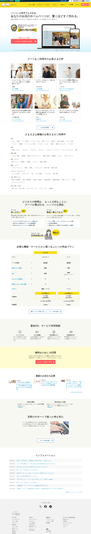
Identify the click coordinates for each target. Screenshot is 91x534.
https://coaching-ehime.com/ (65, 90)
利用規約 (65, 521)
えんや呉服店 (15, 89)
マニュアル (31, 521)
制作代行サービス (33, 526)
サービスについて (16, 519)
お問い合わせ (32, 524)
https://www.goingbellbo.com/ (18, 120)
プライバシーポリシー (67, 523)
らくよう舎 (62, 119)
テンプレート (40, 4)
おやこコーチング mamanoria (66, 89)
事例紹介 (14, 531)
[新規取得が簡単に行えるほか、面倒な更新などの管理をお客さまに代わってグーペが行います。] (31, 267)
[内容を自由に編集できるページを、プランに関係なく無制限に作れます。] (31, 262)
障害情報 (48, 523)
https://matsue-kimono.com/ (18, 90)
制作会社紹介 (32, 530)
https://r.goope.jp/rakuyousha (65, 120)
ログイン (77, 4)
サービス (47, 4)
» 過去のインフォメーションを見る (73, 492)
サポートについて (33, 519)
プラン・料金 (32, 4)
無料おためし (85, 4)
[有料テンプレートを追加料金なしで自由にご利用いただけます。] (31, 284)
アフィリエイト (49, 532)
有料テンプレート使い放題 (19, 284)
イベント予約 (15, 526)
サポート (55, 4)
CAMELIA (38, 119)
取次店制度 (48, 531)
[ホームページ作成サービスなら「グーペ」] (8, 5)
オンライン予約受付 (17, 279)
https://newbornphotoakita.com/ (42, 90)
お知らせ (63, 4)
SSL (13, 273)
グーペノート (32, 528)
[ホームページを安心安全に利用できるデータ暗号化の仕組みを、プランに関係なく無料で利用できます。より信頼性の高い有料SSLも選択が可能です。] (31, 273)
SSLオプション (15, 530)
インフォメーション (50, 519)
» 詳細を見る (20, 407)
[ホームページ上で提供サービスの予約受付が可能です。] (31, 278)
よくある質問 (32, 523)
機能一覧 (14, 524)
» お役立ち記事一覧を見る (75, 392)
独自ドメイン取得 (17, 268)
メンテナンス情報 (50, 521)
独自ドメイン (15, 528)
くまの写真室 (39, 89)
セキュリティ (66, 524)
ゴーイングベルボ (16, 119)
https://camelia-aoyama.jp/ (41, 120)
